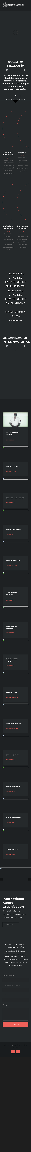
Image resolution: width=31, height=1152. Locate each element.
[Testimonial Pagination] (6, 99)
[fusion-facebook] (24, 432)
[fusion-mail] (24, 435)
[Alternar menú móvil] (27, 8)
